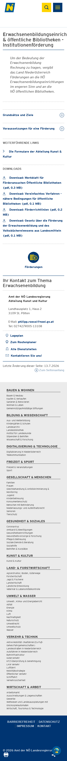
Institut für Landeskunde (19, 433)
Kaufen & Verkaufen (16, 398)
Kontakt (44, 726)
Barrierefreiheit (21, 722)
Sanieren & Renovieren (18, 401)
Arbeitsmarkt (13, 692)
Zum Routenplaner (23, 342)
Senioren (11, 511)
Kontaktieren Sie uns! (26, 355)
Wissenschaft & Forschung (20, 439)
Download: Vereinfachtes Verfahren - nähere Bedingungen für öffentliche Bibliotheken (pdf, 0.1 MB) (32, 198)
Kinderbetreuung (15, 498)
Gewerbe (11, 698)
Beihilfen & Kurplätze (17, 548)
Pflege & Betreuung (16, 539)
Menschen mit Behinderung (20, 504)
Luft (9, 614)
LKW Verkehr (13, 664)
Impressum (25, 726)
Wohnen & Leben (15, 405)
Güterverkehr (13, 658)
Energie (10, 607)
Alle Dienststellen (23, 349)
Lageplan (16, 335)
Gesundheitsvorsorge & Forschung (24, 536)
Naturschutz (13, 620)
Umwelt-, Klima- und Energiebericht (24, 601)
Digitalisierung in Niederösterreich (24, 451)
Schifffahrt (12, 677)
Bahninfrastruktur (16, 654)
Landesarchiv (13, 426)
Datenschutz (49, 722)
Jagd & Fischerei (15, 579)
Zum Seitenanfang (51, 370)
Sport (9, 470)
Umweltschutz (14, 626)
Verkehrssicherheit (16, 680)
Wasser (10, 630)
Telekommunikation (16, 455)
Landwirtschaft (14, 582)
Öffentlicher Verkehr (17, 673)
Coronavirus (13, 526)
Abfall (9, 604)
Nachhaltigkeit (14, 617)
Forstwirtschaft (14, 576)
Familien (11, 482)
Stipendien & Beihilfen (17, 436)
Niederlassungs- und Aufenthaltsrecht (25, 508)
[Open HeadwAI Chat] (56, 750)
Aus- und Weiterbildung (18, 420)
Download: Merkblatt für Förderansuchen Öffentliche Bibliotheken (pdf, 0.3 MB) (32, 182)
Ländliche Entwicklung (18, 586)
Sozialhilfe (12, 545)
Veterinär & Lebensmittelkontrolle (23, 589)
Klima (9, 610)
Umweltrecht (13, 623)
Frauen (10, 485)
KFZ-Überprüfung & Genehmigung (24, 661)
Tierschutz (12, 514)
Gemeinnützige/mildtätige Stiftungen (25, 408)
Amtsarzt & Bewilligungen (19, 529)
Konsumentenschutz (17, 501)
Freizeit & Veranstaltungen (20, 467)
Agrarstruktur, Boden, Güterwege (23, 573)
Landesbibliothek (15, 430)
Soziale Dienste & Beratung (20, 542)
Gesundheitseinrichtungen (20, 532)
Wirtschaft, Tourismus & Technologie (25, 708)
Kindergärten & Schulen (18, 423)
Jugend (10, 495)
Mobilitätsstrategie (16, 670)
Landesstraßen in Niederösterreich (24, 648)
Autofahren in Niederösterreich (22, 651)
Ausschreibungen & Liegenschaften (24, 695)
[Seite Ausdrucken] (6, 756)
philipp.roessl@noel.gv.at (36, 321)
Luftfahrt (11, 667)
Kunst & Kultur (14, 560)
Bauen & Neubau (15, 395)
